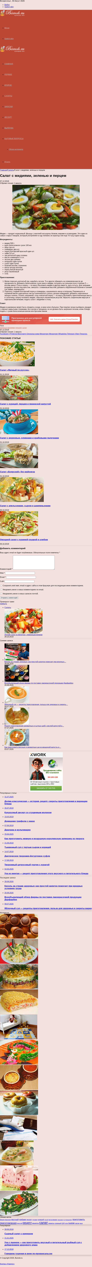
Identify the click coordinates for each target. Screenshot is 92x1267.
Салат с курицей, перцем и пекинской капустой (25, 404)
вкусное (8, 1220)
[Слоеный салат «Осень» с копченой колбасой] (19, 988)
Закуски (8, 107)
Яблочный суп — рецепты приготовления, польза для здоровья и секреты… (36, 704)
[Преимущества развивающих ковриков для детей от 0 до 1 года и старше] (18, 1039)
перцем (18, 328)
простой (19, 1223)
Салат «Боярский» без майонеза (17, 472)
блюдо (2, 1220)
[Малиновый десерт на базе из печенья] (19, 1190)
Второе (8, 85)
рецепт (27, 1222)
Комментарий (6, 569)
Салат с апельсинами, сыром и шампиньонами (25, 506)
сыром (71, 1223)
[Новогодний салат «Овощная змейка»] (19, 1064)
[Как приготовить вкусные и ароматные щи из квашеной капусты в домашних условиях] (16, 745)
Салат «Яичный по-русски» (14, 370)
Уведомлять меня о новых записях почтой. (20, 594)
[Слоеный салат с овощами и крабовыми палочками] (19, 1013)
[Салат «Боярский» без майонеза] (19, 467)
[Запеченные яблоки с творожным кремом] (19, 1114)
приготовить (78, 1219)
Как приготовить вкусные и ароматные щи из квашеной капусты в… (32, 747)
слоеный (58, 1223)
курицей (41, 1220)
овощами (60, 1219)
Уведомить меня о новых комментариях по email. (23, 590)
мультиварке (53, 1220)
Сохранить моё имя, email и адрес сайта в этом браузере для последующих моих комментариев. (43, 586)
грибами (22, 1220)
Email (3, 577)
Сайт (2, 581)
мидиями (11, 328)
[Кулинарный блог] (12, 15)
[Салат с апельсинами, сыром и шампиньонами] (22, 501)
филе (81, 1223)
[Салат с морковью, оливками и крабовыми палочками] (19, 433)
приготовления (8, 1223)
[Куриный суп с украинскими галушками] (17, 1165)
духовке (34, 1220)
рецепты (35, 1223)
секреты (51, 1223)
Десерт (8, 117)
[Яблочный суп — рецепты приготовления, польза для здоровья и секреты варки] (16, 702)
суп (63, 1223)
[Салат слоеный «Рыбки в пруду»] (19, 963)
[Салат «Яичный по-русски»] (17, 366)
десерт (29, 1220)
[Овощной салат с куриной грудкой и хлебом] (19, 535)
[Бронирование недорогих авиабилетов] (18, 1139)
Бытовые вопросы (13, 139)
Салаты (8, 96)
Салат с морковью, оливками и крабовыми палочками (29, 438)
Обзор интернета (16, 149)
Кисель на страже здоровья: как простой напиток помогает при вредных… (35, 662)
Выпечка (8, 128)
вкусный (15, 1220)
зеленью (3, 328)
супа (66, 1223)
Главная (3, 170)
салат (24, 328)
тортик (77, 1223)
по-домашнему (67, 1219)
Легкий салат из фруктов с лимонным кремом (23, 635)
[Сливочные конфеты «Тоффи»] (19, 938)
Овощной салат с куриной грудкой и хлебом (24, 539)
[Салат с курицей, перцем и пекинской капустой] (19, 400)
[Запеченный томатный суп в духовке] (19, 1089)
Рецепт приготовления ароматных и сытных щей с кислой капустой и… (34, 726)
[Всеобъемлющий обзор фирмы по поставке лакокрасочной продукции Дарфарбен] (16, 681)
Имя (2, 573)
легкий (46, 1219)
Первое (8, 74)
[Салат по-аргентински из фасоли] (19, 1215)
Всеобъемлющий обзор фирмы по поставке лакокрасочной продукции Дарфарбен (38, 683)
